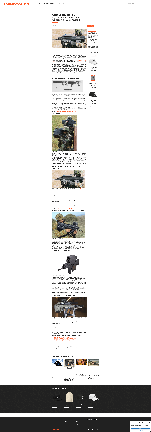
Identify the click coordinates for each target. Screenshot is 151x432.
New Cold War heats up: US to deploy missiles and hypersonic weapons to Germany (66, 340)
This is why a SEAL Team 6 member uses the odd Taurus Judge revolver (92, 33)
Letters (53, 420)
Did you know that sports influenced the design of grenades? (66, 111)
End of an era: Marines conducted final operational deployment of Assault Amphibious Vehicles (93, 47)
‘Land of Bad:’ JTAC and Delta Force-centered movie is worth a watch (64, 338)
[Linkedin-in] (94, 429)
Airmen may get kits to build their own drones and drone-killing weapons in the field (93, 39)
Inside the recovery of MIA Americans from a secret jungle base (63, 341)
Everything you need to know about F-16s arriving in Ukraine (63, 337)
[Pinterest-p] (98, 429)
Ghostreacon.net (79, 188)
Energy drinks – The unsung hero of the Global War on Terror (65, 208)
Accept (140, 428)
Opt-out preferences (139, 430)
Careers (77, 421)
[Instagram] (89, 429)
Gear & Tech (55, 22)
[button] (149, 422)
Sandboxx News (66, 421)
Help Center (77, 420)
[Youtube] (96, 429)
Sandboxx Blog (66, 420)
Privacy (142, 430)
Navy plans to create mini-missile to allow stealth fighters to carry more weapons (93, 36)
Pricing (53, 421)
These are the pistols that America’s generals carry (81, 375)
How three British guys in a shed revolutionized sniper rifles (93, 376)
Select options (93, 70)
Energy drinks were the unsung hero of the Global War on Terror (57, 376)
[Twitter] (92, 429)
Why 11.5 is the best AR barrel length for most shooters (92, 45)
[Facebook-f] (90, 429)
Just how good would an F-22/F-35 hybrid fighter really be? (93, 42)
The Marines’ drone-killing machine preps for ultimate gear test (63, 339)
